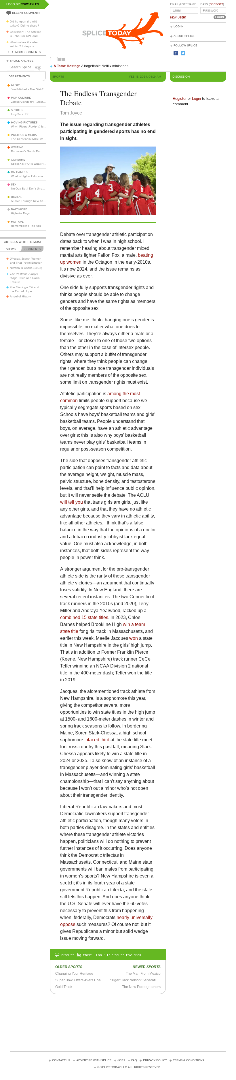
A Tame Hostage (67, 66)
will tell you (71, 502)
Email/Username (183, 4)
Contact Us (61, 1060)
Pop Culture (21, 98)
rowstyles (30, 4)
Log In (178, 26)
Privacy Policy (155, 1060)
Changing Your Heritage (74, 974)
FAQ (134, 1060)
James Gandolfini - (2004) (45, 101)
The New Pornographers (141, 987)
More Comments (28, 52)
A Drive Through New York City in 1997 (36, 200)
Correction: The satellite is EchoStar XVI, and (25, 34)
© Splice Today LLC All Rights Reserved (128, 1067)
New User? (178, 17)
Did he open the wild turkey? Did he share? (24, 23)
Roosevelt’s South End (26, 151)
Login (196, 98)
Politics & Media (24, 135)
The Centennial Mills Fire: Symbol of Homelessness (45, 138)
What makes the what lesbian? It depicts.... (24, 44)
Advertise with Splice (93, 1060)
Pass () (212, 4)
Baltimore (19, 209)
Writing (17, 147)
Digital (16, 197)
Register (179, 98)
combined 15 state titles (84, 617)
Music (15, 85)
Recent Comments (26, 13)
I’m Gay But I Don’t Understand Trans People (41, 188)
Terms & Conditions (188, 1060)
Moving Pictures (24, 122)
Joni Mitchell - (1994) (38, 89)
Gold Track (63, 987)
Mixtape (17, 222)
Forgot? (216, 4)
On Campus (19, 172)
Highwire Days (20, 213)
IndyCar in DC (20, 114)
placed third (97, 739)
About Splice (184, 36)
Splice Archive (21, 61)
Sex (13, 184)
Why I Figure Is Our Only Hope (37, 126)
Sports (16, 110)
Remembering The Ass (26, 225)
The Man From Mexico (143, 974)
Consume (18, 160)
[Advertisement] (118, 1021)
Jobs (121, 1060)
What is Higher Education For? (31, 176)
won (133, 638)
